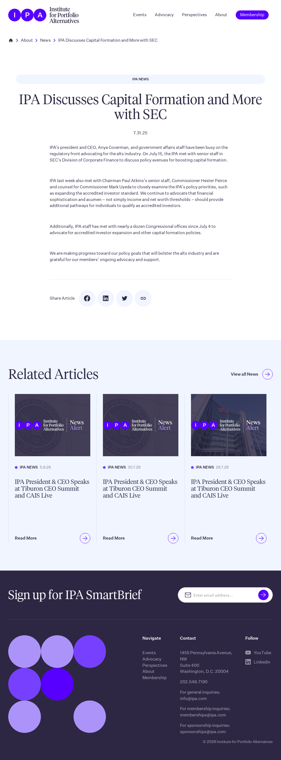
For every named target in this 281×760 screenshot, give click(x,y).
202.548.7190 (193, 681)
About (221, 14)
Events (140, 14)
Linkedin (262, 662)
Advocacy (164, 14)
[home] (43, 15)
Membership (154, 677)
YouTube (262, 652)
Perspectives (194, 14)
